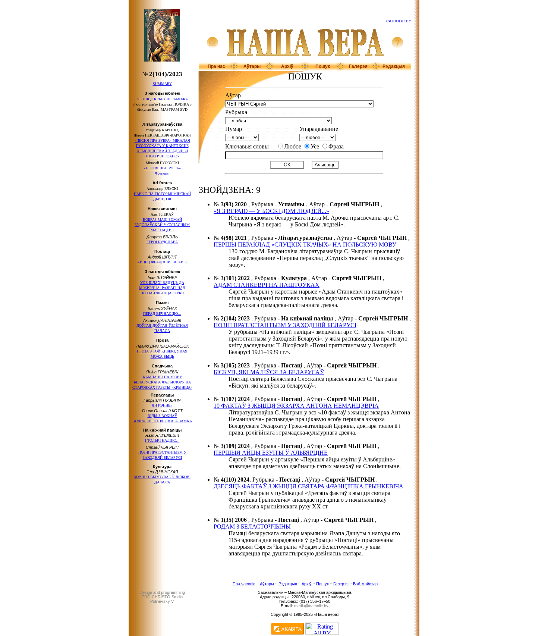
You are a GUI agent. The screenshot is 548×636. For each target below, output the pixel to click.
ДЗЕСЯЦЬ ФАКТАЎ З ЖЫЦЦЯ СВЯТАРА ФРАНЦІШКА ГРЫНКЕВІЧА (308, 486)
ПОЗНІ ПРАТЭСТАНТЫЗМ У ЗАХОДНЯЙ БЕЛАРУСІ (285, 325)
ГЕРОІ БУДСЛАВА (162, 242)
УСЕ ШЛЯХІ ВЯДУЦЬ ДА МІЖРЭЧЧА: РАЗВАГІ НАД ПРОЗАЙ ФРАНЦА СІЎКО (162, 288)
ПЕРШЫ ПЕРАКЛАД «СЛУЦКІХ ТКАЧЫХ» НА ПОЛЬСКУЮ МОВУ (305, 244)
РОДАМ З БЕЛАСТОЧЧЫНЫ (252, 526)
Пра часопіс (244, 584)
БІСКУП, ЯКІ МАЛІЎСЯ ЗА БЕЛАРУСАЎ (269, 372)
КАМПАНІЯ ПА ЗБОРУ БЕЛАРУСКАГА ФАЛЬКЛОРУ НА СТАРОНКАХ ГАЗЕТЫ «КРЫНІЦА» (162, 382)
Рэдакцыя (393, 66)
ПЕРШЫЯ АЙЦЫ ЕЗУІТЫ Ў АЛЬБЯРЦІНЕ (271, 452)
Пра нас (216, 66)
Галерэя (358, 66)
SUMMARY (162, 84)
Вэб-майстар (365, 584)
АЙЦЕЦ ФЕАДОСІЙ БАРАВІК (162, 262)
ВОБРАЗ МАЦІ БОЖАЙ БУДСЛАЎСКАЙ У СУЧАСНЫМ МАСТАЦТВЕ (162, 224)
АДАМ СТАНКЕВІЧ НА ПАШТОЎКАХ (266, 285)
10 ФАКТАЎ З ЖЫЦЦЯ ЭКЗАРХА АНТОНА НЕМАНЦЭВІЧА (296, 405)
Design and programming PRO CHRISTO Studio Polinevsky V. (162, 597)
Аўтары (252, 66)
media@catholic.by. (311, 606)
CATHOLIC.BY (398, 21)
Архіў (287, 66)
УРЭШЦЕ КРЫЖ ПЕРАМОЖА (162, 99)
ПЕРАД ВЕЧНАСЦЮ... (162, 313)
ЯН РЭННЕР (162, 405)
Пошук (322, 66)
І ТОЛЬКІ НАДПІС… (162, 440)
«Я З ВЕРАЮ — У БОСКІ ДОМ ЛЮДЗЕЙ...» (271, 211)
